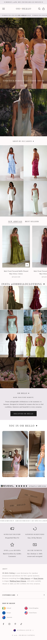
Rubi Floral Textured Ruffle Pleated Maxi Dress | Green (16, 272)
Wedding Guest (12, 178)
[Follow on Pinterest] (15, 624)
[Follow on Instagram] (9, 624)
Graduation (11, 214)
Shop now (23, 85)
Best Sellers (32, 221)
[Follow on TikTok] (21, 624)
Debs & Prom (35, 214)
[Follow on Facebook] (3, 624)
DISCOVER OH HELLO (23, 414)
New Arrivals (15, 221)
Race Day (35, 178)
